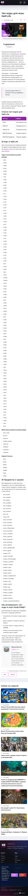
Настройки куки (4, 890)
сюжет (17, 54)
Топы (16, 858)
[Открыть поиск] (20, 2)
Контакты (19, 890)
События (3, 858)
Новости (3, 856)
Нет (23, 875)
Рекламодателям (12, 890)
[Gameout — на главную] (3, 2)
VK (17, 649)
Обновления (18, 860)
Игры (16, 862)
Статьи (2, 860)
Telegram (13, 649)
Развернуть (9, 46)
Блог (2, 862)
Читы (5, 674)
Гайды (16, 856)
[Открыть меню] (24, 2)
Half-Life (7, 151)
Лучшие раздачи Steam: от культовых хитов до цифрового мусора (14, 92)
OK (14, 875)
